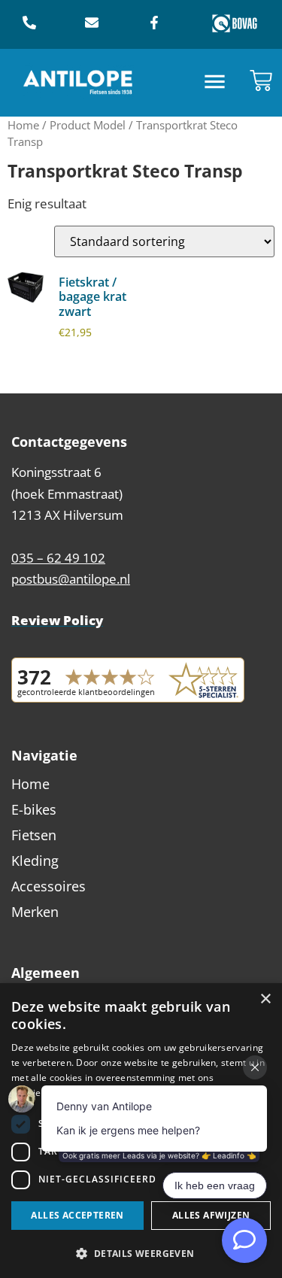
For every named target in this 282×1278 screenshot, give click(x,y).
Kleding (35, 860)
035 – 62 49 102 (58, 557)
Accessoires (48, 886)
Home (23, 124)
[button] (215, 83)
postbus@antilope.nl (70, 578)
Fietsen (33, 835)
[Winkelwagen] (261, 80)
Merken (35, 912)
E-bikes (33, 809)
